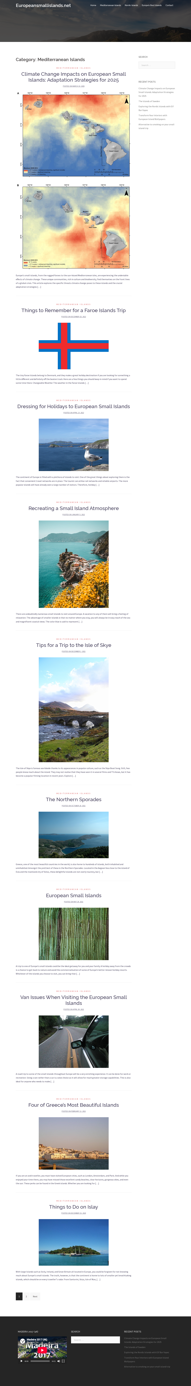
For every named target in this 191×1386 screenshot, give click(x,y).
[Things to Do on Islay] (74, 1242)
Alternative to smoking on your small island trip (147, 1366)
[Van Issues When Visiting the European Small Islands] (74, 1041)
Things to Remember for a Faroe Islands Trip (73, 310)
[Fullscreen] (63, 1361)
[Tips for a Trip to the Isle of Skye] (74, 709)
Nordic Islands (131, 5)
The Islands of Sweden (149, 101)
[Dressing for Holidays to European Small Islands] (74, 444)
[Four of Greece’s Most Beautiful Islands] (74, 1143)
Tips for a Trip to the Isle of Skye (73, 645)
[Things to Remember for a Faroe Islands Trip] (74, 345)
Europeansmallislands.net (43, 5)
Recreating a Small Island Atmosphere (74, 508)
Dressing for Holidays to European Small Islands (73, 406)
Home (93, 5)
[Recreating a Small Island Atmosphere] (74, 564)
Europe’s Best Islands (152, 5)
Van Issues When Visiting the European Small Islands (73, 1000)
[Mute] (58, 1361)
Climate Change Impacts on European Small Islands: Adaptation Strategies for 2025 (73, 77)
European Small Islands (73, 895)
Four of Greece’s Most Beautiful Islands (73, 1105)
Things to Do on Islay (73, 1207)
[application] (42, 1350)
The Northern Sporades (73, 799)
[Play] (21, 1361)
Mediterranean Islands (110, 5)
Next (35, 1296)
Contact (169, 5)
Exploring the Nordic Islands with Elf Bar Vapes (146, 1352)
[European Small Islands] (74, 933)
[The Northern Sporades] (74, 834)
